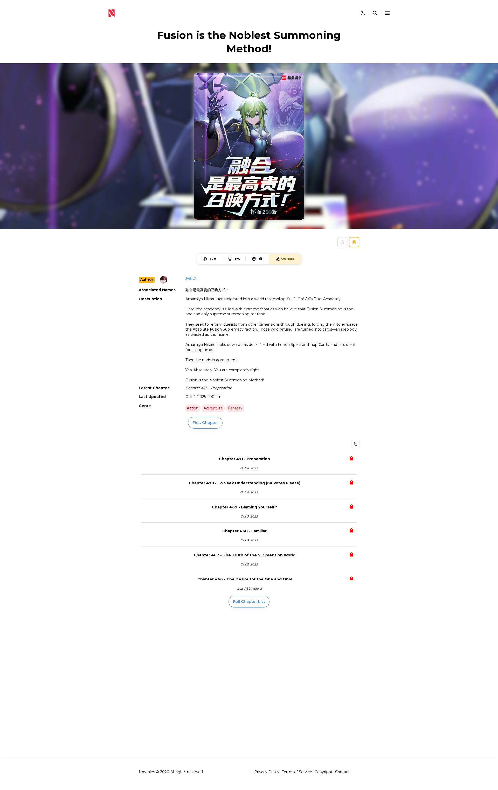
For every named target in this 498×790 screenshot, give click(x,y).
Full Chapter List (249, 601)
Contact (342, 772)
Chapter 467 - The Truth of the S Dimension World (244, 555)
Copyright (324, 772)
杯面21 (190, 278)
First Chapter (205, 422)
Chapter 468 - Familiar (244, 531)
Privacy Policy (266, 772)
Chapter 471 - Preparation (244, 459)
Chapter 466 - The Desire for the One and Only (244, 579)
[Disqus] (249, 682)
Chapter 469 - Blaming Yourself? (244, 507)
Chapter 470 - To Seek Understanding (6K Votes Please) (244, 483)
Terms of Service (297, 772)
